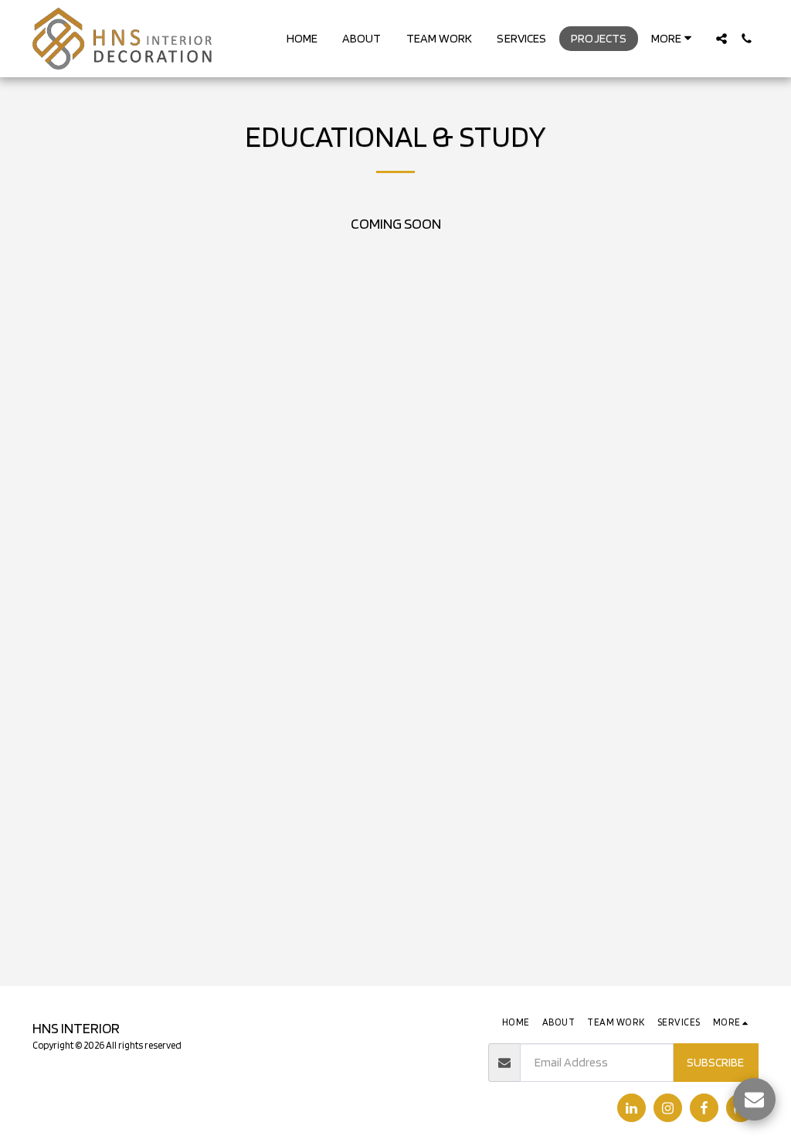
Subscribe (715, 1062)
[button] (721, 38)
